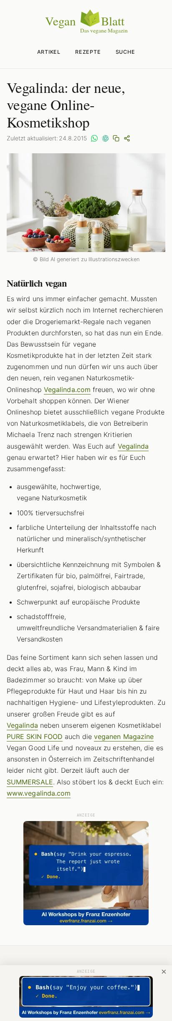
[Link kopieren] (116, 138)
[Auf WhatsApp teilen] (94, 138)
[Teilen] (127, 138)
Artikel (49, 52)
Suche (125, 52)
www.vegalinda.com (39, 793)
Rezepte (88, 52)
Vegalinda (133, 446)
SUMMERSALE (30, 782)
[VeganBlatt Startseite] (86, 32)
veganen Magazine (124, 736)
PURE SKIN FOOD (35, 736)
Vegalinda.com (67, 389)
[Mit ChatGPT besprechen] (105, 138)
